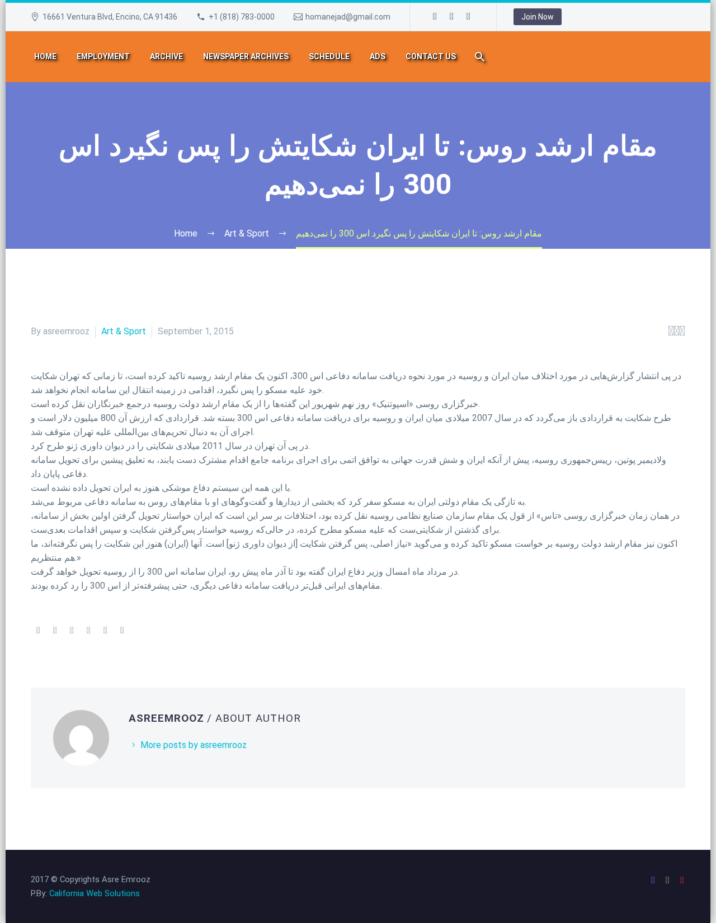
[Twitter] (54, 630)
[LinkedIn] (105, 630)
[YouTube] (468, 16)
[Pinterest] (71, 630)
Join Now (537, 16)
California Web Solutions (94, 893)
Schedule (329, 56)
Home (45, 56)
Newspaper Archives (246, 56)
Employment (103, 56)
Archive (166, 56)
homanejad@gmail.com (347, 16)
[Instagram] (452, 16)
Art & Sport (123, 331)
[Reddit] (121, 630)
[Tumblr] (88, 630)
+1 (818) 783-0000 (242, 16)
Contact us (431, 56)
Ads (377, 56)
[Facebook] (435, 16)
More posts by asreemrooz (193, 745)
